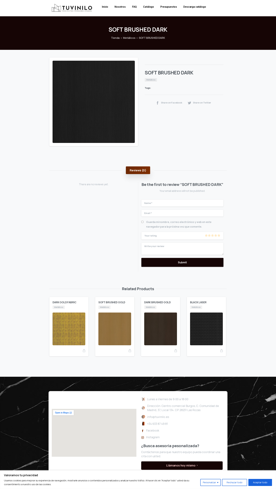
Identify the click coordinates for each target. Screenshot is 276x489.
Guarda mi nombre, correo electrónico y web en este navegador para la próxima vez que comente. (178, 224)
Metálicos (129, 38)
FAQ (134, 6)
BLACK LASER (198, 302)
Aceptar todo (260, 482)
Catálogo (148, 6)
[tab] (138, 170)
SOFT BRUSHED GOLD (111, 302)
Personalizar (209, 482)
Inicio (105, 6)
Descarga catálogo (194, 6)
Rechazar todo (234, 482)
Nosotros (120, 6)
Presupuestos (168, 6)
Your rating (151, 235)
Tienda (115, 38)
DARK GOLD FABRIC (64, 302)
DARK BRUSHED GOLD (157, 302)
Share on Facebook (171, 102)
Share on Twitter (202, 102)
